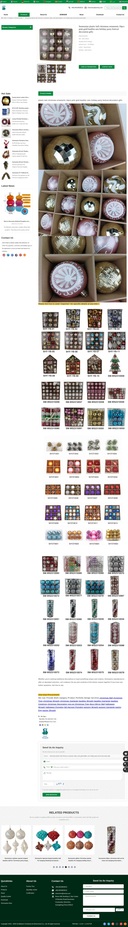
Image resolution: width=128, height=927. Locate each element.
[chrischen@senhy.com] (48, 725)
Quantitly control (31, 890)
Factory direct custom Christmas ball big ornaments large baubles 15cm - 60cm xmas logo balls (21, 97)
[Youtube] (4, 255)
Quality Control (6, 896)
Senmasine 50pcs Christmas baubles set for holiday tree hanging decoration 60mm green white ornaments (80, 860)
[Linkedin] (8, 255)
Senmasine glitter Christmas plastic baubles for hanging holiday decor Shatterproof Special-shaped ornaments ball (16, 860)
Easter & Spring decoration (11, 75)
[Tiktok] (16, 255)
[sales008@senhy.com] (45, 725)
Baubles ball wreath (9, 51)
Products (24, 14)
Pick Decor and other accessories (13, 86)
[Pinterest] (20, 255)
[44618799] (43, 725)
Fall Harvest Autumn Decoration (12, 71)
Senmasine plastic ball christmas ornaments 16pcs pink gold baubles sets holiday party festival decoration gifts (80, 756)
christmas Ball (106, 698)
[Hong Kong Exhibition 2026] (17, 204)
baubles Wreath (86, 701)
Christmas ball (18, 18)
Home (6, 14)
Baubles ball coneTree (9, 59)
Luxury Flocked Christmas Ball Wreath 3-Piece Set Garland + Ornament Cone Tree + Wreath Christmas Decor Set (21, 119)
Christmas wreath (8, 39)
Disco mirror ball (8, 78)
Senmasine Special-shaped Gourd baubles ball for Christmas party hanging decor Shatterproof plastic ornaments (111, 860)
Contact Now (107, 67)
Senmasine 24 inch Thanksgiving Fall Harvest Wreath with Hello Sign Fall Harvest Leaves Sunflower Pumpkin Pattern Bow (21, 151)
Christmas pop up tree (9, 47)
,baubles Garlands (101, 701)
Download (100, 14)
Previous (2, 207)
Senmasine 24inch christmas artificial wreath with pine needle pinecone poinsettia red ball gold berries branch (21, 129)
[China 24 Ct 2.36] (6, 111)
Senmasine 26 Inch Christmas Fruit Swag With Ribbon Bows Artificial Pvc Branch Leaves (21, 162)
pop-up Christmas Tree (78, 704)
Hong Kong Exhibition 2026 (17, 221)
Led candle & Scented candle (11, 82)
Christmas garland (8, 43)
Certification (30, 893)
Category (10, 18)
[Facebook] (12, 255)
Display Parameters (88, 67)
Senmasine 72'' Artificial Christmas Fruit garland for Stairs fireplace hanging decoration (21, 172)
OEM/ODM (63, 14)
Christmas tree (7, 35)
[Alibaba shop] (24, 255)
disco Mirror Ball (97, 704)
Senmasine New (6, 903)
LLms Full (88, 924)
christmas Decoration (57, 704)
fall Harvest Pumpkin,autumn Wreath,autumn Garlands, (89, 707)
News (81, 14)
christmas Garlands (69, 701)
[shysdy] (40, 725)
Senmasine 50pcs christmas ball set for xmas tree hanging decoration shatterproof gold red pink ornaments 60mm (48, 860)
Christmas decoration (9, 63)
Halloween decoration (9, 67)
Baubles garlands (8, 55)
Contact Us (120, 14)
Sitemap (75, 924)
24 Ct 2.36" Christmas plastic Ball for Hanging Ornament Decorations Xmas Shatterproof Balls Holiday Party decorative (21, 108)
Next (32, 207)
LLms (81, 924)
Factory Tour (30, 886)
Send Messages (51, 794)
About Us (43, 14)
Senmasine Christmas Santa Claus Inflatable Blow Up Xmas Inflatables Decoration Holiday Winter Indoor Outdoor (21, 140)
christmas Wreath (51, 701)
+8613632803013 (61, 890)
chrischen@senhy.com (95, 7)
